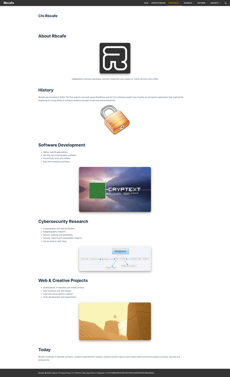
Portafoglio (173, 3)
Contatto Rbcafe (158, 3)
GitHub (78, 373)
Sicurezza (188, 3)
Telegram (101, 373)
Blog (146, 3)
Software (201, 3)
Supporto (214, 3)
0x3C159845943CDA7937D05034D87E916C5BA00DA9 (130, 373)
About (54, 373)
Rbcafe (9, 3)
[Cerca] (225, 3)
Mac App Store (89, 373)
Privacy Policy (65, 373)
